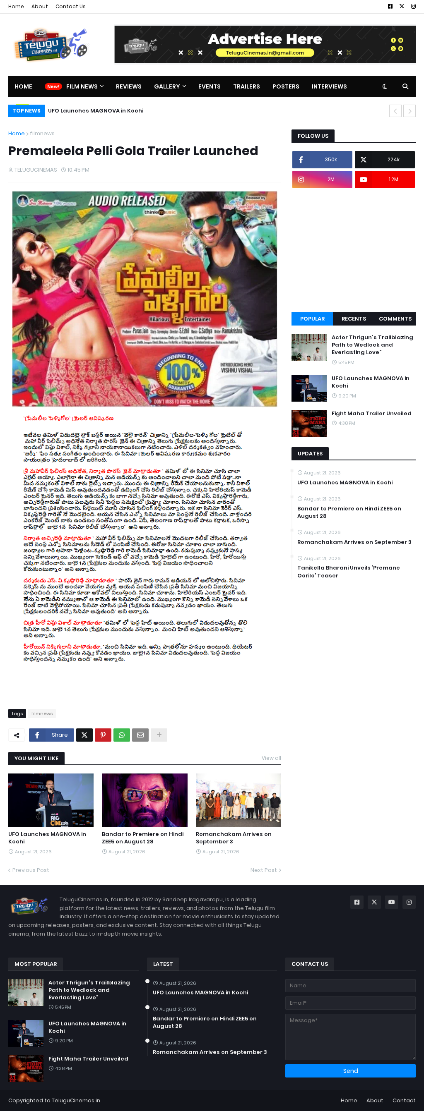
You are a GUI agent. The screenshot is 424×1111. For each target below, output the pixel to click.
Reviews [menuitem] (129, 86)
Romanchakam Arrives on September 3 (234, 838)
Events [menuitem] (209, 86)
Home (16, 6)
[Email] (140, 735)
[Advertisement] (354, 250)
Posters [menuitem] (285, 86)
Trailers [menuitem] (246, 86)
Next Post (264, 870)
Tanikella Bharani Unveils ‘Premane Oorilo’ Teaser (348, 571)
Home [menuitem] (23, 86)
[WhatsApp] (121, 735)
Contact (404, 1100)
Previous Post (30, 870)
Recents (354, 319)
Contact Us (70, 6)
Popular (312, 319)
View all (271, 757)
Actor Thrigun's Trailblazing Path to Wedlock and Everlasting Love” (372, 345)
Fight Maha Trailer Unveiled (372, 413)
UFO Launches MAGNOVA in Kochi (95, 111)
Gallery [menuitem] (167, 86)
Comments (395, 319)
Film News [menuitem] (82, 86)
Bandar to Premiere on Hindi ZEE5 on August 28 (142, 838)
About (39, 6)
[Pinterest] (103, 735)
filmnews (42, 133)
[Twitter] (84, 735)
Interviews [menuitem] (329, 86)
